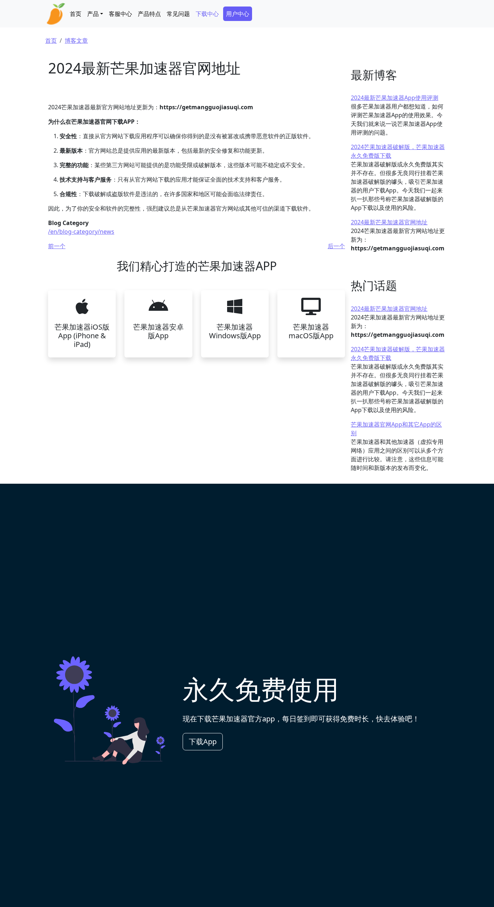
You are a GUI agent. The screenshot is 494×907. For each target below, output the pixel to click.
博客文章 (76, 40)
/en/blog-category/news (81, 232)
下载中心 (207, 14)
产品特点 (149, 14)
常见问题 (178, 14)
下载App (203, 741)
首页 (75, 14)
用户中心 (237, 14)
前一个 (56, 246)
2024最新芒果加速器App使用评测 (394, 98)
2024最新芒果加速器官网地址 (389, 222)
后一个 (336, 246)
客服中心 (120, 14)
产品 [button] (93, 14)
